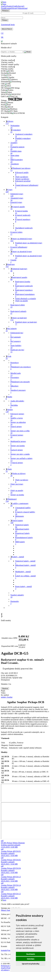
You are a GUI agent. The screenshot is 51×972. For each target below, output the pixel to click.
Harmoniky (14, 602)
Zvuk (8, 357)
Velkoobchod (22, 8)
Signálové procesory (18, 391)
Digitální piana (15, 152)
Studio (9, 398)
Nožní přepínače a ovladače (25, 299)
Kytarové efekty (16, 233)
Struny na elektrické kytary (21, 240)
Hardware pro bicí (17, 351)
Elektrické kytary (16, 195)
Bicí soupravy (15, 342)
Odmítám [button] (30, 959)
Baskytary (10, 265)
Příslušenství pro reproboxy (20, 368)
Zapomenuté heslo (8, 25)
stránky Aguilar (6, 697)
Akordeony (14, 165)
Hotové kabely (16, 522)
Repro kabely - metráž (23, 587)
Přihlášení (5, 11)
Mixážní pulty (15, 374)
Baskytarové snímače (18, 312)
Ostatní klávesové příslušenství (26, 186)
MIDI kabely (20, 543)
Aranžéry (13, 144)
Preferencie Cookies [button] (8, 966)
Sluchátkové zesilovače (24, 229)
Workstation (14, 127)
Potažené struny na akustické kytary (28, 257)
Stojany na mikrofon (18, 423)
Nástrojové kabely (22, 526)
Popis (3, 691)
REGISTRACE (7, 29)
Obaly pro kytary (16, 485)
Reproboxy (14, 364)
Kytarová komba (21, 212)
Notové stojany (16, 428)
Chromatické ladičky (23, 509)
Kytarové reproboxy (22, 220)
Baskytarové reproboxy (24, 291)
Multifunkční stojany (18, 442)
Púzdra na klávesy (18, 474)
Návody (14, 8)
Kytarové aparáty (17, 208)
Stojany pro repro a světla (20, 432)
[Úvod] (3, 2)
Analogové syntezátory (23, 135)
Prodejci (10, 6)
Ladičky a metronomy (19, 504)
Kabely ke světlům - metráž (25, 577)
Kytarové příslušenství (18, 248)
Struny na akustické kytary (21, 253)
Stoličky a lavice (16, 419)
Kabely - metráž (17, 558)
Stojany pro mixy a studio (20, 455)
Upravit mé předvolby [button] (30, 964)
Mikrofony (14, 387)
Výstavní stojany (16, 464)
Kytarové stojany (16, 436)
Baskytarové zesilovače (24, 287)
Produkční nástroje (17, 148)
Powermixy (14, 378)
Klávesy (9, 122)
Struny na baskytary (18, 319)
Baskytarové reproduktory (25, 295)
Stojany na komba (17, 495)
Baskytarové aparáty (18, 278)
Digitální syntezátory (23, 139)
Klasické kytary (16, 203)
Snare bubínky (15, 347)
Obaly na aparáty (21, 301)
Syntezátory (15, 131)
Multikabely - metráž (23, 573)
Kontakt (8, 8)
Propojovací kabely (22, 534)
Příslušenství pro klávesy (20, 169)
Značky (4, 6)
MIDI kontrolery (16, 161)
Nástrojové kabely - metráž (25, 562)
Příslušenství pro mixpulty (20, 383)
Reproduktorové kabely (24, 539)
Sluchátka (14, 406)
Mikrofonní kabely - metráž (25, 566)
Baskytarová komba (22, 283)
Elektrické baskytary (18, 270)
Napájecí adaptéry (17, 596)
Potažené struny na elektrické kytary (28, 244)
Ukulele (13, 261)
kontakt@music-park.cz (10, 950)
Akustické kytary (16, 199)
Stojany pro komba (17, 447)
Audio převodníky (17, 402)
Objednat (5, 688)
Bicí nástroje (11, 330)
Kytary (9, 191)
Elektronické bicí (16, 334)
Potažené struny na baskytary (26, 323)
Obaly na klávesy (21, 177)
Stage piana (14, 156)
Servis (20, 6)
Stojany (9, 411)
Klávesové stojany (17, 415)
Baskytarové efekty (17, 306)
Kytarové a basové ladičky (25, 513)
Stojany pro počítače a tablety (21, 459)
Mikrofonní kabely (22, 530)
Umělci (15, 6)
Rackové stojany (16, 451)
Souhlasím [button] (30, 954)
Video (3, 693)
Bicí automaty (15, 338)
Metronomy (19, 517)
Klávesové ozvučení (22, 182)
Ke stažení (5, 695)
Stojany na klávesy (22, 179)
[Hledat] (27, 52)
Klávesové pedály (22, 173)
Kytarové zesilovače (22, 216)
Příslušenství (11, 500)
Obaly (9, 470)
